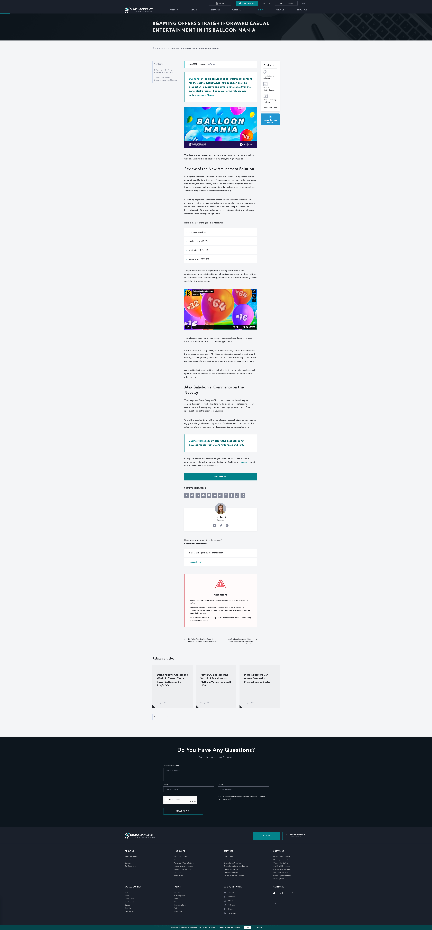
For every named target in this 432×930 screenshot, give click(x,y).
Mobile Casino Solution (182, 869)
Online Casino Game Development (236, 866)
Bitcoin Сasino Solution (182, 860)
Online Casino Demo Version (234, 876)
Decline (259, 927)
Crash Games (178, 876)
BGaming (194, 79)
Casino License (229, 857)
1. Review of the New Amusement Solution (163, 71)
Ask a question (183, 811)
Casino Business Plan (231, 872)
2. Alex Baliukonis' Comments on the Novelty (165, 78)
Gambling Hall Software (281, 866)
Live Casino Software (280, 872)
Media (260, 10)
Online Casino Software (281, 857)
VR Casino (177, 872)
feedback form (195, 562)
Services (194, 10)
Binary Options (278, 879)
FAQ (176, 899)
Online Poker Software (281, 863)
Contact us (302, 10)
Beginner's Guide (180, 905)
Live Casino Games (180, 857)
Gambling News (162, 48)
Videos (176, 908)
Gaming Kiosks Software (281, 869)
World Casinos (238, 10)
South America (130, 899)
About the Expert (131, 857)
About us (280, 10)
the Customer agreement (229, 927)
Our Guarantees (130, 866)
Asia (126, 892)
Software (215, 10)
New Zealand (129, 911)
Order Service (221, 477)
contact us (243, 462)
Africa (127, 896)
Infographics (178, 911)
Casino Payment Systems (282, 876)
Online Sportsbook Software (283, 860)
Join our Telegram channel (270, 121)
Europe (127, 905)
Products (174, 10)
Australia (128, 908)
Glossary (177, 902)
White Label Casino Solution (184, 863)
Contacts (128, 863)
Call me (266, 836)
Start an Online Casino (232, 860)
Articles (177, 892)
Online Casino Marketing (232, 863)
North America (130, 902)
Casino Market (197, 441)
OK (247, 927)
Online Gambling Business (183, 866)
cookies (205, 927)
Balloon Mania (205, 95)
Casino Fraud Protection (232, 869)
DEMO (286, 3)
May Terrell (211, 64)
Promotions (129, 860)
